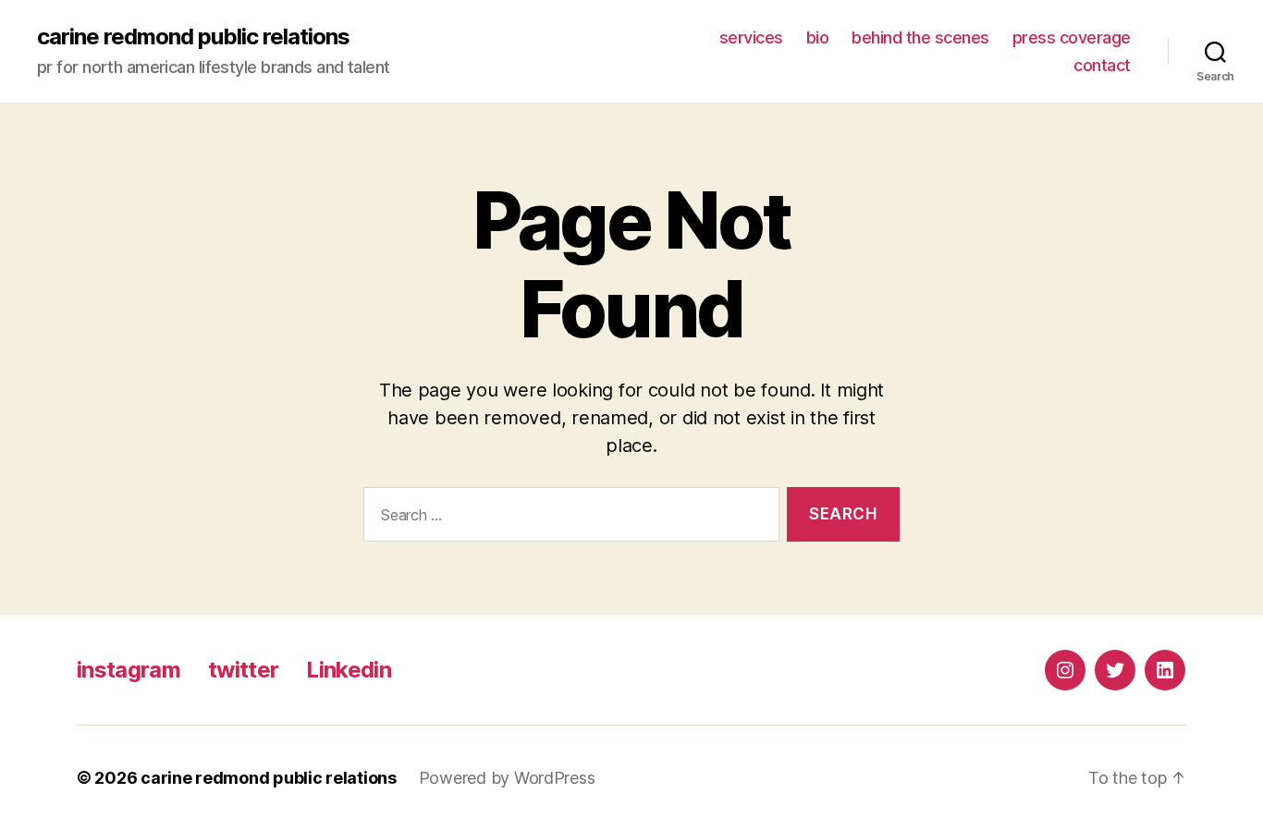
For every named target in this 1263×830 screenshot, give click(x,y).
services (751, 37)
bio (817, 37)
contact (1102, 65)
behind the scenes (920, 37)
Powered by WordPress (507, 777)
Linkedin (348, 669)
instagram (128, 669)
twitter (243, 669)
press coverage (1071, 37)
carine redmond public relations (193, 37)
